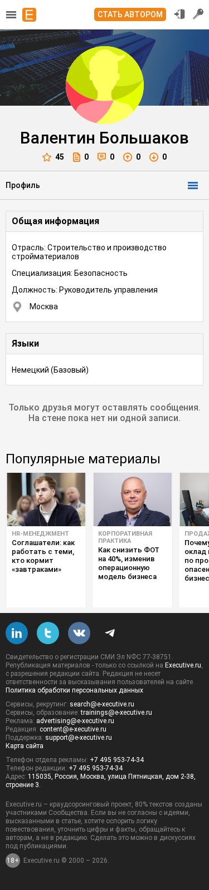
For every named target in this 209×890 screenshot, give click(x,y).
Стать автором (130, 14)
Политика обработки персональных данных (74, 690)
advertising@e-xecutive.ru (75, 721)
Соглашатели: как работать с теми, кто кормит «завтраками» (43, 555)
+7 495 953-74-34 (117, 760)
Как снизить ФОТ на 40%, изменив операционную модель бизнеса (128, 563)
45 (59, 156)
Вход (179, 14)
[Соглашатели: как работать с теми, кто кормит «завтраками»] (46, 499)
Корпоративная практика (125, 537)
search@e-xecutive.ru (102, 704)
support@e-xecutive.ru (78, 737)
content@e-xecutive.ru (73, 729)
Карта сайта (24, 746)
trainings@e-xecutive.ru (116, 712)
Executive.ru (183, 665)
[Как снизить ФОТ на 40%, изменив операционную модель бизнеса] (132, 499)
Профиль (23, 185)
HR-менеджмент (40, 533)
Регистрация (198, 14)
